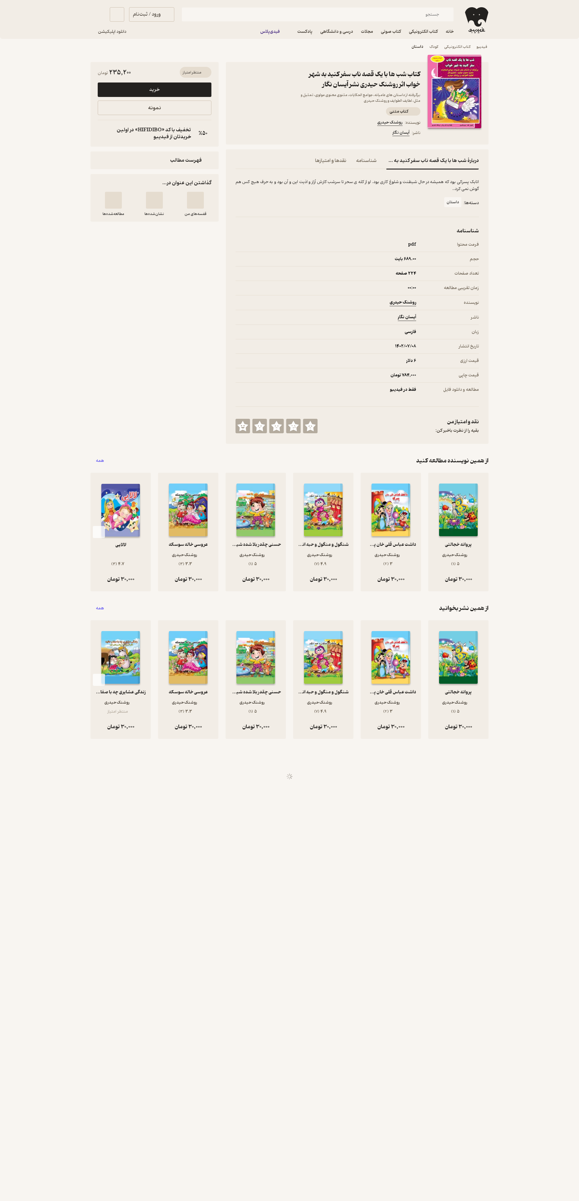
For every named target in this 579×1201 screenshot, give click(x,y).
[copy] (104, 133)
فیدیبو (481, 47)
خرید (154, 90)
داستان (417, 47)
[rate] (310, 426)
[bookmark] (254, 134)
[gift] (268, 134)
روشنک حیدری (390, 122)
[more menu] (239, 134)
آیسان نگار (401, 132)
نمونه (154, 108)
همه (100, 460)
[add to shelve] (195, 200)
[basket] (117, 14)
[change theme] (97, 14)
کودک (433, 47)
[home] (476, 20)
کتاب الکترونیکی (457, 47)
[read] (113, 200)
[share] (283, 134)
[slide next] (99, 532)
